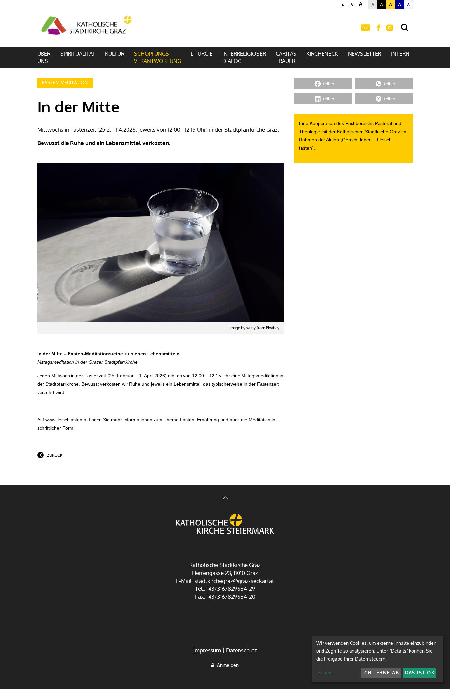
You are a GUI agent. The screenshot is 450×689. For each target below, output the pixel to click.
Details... (325, 672)
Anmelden (226, 665)
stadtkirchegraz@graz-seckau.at (234, 580)
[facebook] (378, 28)
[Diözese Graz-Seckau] (225, 524)
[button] (323, 83)
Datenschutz (241, 650)
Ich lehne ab (380, 672)
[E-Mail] (365, 28)
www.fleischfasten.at (66, 419)
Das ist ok (420, 672)
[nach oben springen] (225, 499)
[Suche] (404, 27)
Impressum (207, 650)
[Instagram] (389, 28)
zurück (54, 455)
